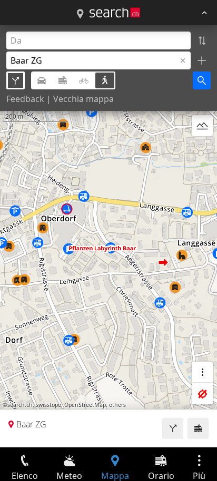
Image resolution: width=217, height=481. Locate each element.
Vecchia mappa (83, 99)
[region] (108, 236)
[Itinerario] (172, 428)
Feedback (25, 99)
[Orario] (198, 428)
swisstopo (48, 404)
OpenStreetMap (85, 404)
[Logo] (115, 12)
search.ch (20, 404)
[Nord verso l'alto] (202, 150)
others (117, 404)
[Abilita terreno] (202, 125)
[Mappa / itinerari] (80, 14)
